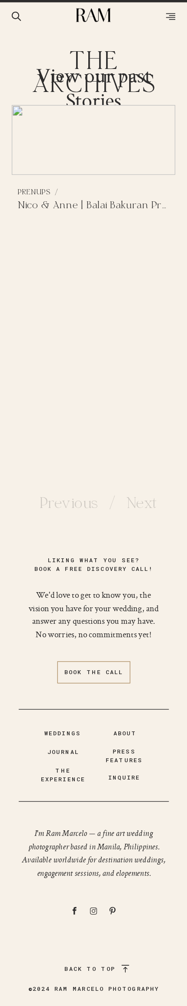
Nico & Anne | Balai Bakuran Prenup (101, 206)
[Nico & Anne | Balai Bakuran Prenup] (93, 140)
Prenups (33, 192)
